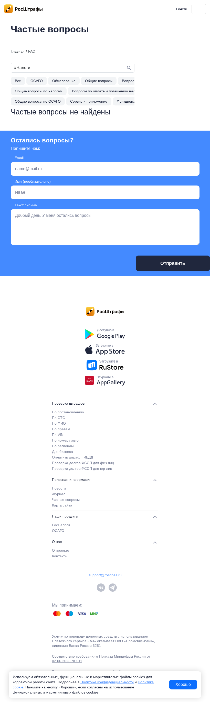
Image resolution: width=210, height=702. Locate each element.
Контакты (59, 556)
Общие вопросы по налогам (38, 91)
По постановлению (68, 412)
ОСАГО (36, 81)
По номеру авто (65, 440)
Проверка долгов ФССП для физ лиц (83, 463)
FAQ (31, 51)
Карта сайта (62, 505)
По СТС (58, 418)
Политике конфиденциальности (107, 682)
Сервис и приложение (88, 101)
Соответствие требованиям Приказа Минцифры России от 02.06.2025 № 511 (101, 658)
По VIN (58, 435)
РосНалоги (61, 525)
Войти (181, 9)
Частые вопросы (66, 500)
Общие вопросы (98, 81)
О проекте (60, 550)
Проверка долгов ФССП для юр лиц (82, 468)
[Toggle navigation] (199, 9)
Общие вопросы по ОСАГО (38, 101)
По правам (61, 429)
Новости (59, 488)
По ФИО (59, 423)
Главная (18, 51)
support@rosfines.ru (105, 575)
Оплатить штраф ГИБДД (72, 457)
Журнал (58, 494)
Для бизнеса (62, 452)
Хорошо (183, 684)
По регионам (63, 446)
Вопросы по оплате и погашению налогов (107, 91)
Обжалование (64, 81)
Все (18, 81)
